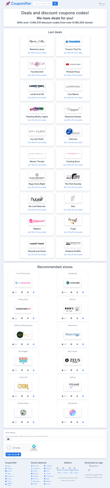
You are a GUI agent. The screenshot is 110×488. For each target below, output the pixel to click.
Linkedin (35, 476)
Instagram (36, 468)
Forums (9, 471)
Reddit (35, 484)
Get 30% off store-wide (37, 53)
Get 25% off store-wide (37, 120)
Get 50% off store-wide (73, 120)
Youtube (35, 473)
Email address (10, 433)
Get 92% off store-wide (37, 210)
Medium (48, 481)
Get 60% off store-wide (37, 97)
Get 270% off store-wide (73, 165)
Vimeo (48, 484)
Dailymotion (49, 476)
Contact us (10, 476)
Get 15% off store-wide (73, 142)
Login (9, 466)
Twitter (35, 471)
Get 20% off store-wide (37, 75)
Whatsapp (36, 481)
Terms (9, 481)
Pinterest (36, 479)
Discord (48, 468)
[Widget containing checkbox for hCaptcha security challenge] (22, 448)
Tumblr (48, 473)
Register (9, 468)
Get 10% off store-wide (37, 165)
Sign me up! (12, 454)
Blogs (9, 473)
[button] (102, 3)
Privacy (9, 479)
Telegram (49, 466)
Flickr (47, 471)
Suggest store (9, 484)
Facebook (36, 466)
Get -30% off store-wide (73, 210)
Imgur (48, 479)
